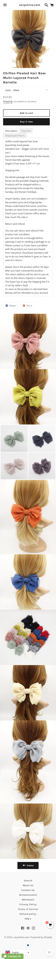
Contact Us (28, 890)
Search (28, 880)
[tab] (11, 130)
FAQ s (28, 918)
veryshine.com (28, 5)
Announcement (28, 894)
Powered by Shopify (41, 937)
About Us (28, 885)
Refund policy (28, 914)
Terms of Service (28, 909)
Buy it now (26, 121)
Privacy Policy (28, 904)
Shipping (7, 101)
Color (8, 90)
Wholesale (28, 899)
